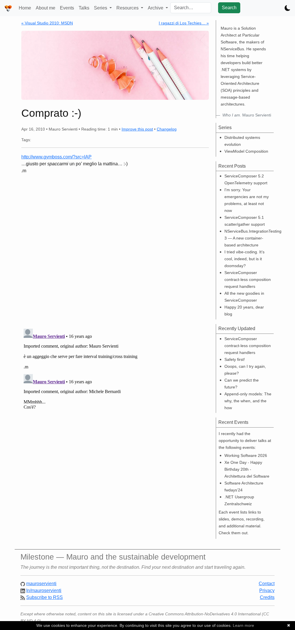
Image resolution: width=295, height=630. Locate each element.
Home (25, 7)
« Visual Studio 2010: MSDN (47, 23)
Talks (84, 7)
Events (67, 7)
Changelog (167, 129)
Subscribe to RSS (44, 597)
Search (229, 7)
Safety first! (234, 359)
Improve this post (137, 129)
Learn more (243, 625)
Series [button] (101, 7)
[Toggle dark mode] (287, 8)
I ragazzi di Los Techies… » (184, 23)
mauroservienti (41, 583)
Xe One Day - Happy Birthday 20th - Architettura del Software (246, 469)
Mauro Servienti (246, 115)
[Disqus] (115, 249)
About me (45, 7)
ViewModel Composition (246, 151)
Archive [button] (156, 7)
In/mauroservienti (43, 590)
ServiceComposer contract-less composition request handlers (247, 279)
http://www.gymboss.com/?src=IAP (56, 156)
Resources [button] (128, 7)
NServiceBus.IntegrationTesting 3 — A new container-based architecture (252, 238)
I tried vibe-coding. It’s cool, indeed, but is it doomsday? (244, 259)
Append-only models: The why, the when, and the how (247, 401)
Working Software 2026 (245, 455)
